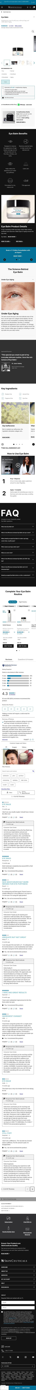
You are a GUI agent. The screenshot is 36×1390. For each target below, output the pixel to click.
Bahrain (18, 1371)
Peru (28, 1376)
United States (29, 1378)
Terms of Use (12, 1329)
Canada (31, 1371)
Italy (20, 1374)
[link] (34, 7)
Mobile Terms (12, 1318)
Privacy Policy (26, 1322)
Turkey (10, 1378)
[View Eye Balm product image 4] (29, 63)
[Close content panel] (34, 2)
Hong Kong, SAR (14, 1374)
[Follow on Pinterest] (18, 1357)
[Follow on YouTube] (33, 1357)
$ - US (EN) (5, 1366)
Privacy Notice (19, 1332)
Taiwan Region (4, 1378)
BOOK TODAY (18, 256)
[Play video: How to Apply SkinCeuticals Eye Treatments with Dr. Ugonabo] (14, 63)
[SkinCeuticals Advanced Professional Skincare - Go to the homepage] (15, 7)
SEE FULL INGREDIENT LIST (11, 448)
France (30, 1373)
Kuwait (2, 1376)
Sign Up (8, 1338)
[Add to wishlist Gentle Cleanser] (14, 610)
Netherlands (18, 1376)
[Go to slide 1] (16, 259)
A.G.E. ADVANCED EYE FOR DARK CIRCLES (12, 1206)
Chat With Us (27, 1222)
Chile (2, 1373)
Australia (9, 1371)
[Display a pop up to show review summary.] (15, 633)
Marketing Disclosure (13, 1330)
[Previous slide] (4, 259)
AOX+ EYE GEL (4, 1210)
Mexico (12, 1376)
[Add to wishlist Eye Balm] (34, 17)
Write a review (18, 25)
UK (13, 1378)
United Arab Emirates (20, 1378)
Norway (23, 1376)
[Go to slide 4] (22, 444)
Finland (26, 1373)
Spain (20, 1377)
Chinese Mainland (8, 1373)
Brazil (27, 1371)
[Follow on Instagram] (25, 1357)
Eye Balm (19, 625)
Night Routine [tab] (23, 602)
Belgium (23, 1371)
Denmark (21, 1373)
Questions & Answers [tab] (25, 659)
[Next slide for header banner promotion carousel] (32, 2)
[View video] (18, 465)
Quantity (3, 1385)
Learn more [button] (29, 104)
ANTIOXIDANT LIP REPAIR (7, 1208)
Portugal (32, 1376)
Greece (8, 1374)
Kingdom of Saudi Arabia (28, 1374)
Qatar (3, 1377)
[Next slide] (31, 259)
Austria (13, 1371)
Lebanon (7, 1376)
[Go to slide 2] (19, 259)
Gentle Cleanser (7, 625)
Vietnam (3, 1380)
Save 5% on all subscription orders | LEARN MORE (16, 1)
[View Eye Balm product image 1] (7, 63)
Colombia (16, 1373)
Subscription (8, 1222)
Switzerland (29, 1377)
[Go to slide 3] (19, 444)
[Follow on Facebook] (2, 1357)
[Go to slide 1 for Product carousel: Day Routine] (16, 650)
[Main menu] (2, 7)
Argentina (3, 1371)
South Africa (14, 1377)
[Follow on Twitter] (10, 1357)
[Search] (30, 7)
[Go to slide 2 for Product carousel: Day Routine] (19, 650)
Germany (3, 1374)
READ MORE (6, 437)
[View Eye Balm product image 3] (22, 63)
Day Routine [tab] (12, 602)
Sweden (24, 1377)
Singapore (8, 1377)
